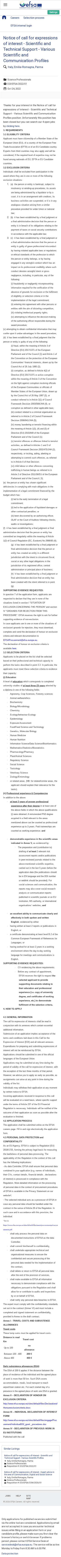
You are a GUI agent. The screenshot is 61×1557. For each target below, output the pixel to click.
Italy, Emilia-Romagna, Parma (25, 67)
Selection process (33, 18)
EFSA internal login (21, 25)
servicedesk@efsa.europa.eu (17, 1544)
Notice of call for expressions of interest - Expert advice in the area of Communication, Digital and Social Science (29, 1473)
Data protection (10, 1553)
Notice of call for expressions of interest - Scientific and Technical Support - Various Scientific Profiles (28, 1456)
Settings (53, 12)
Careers (15, 18)
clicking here (13, 126)
